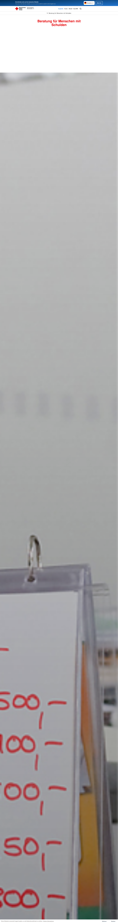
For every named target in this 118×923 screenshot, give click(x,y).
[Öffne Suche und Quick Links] (80, 9)
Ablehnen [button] (104, 921)
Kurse (66, 8)
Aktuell (70, 8)
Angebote (60, 8)
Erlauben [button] (113, 921)
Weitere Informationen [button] (48, 921)
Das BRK (75, 8)
